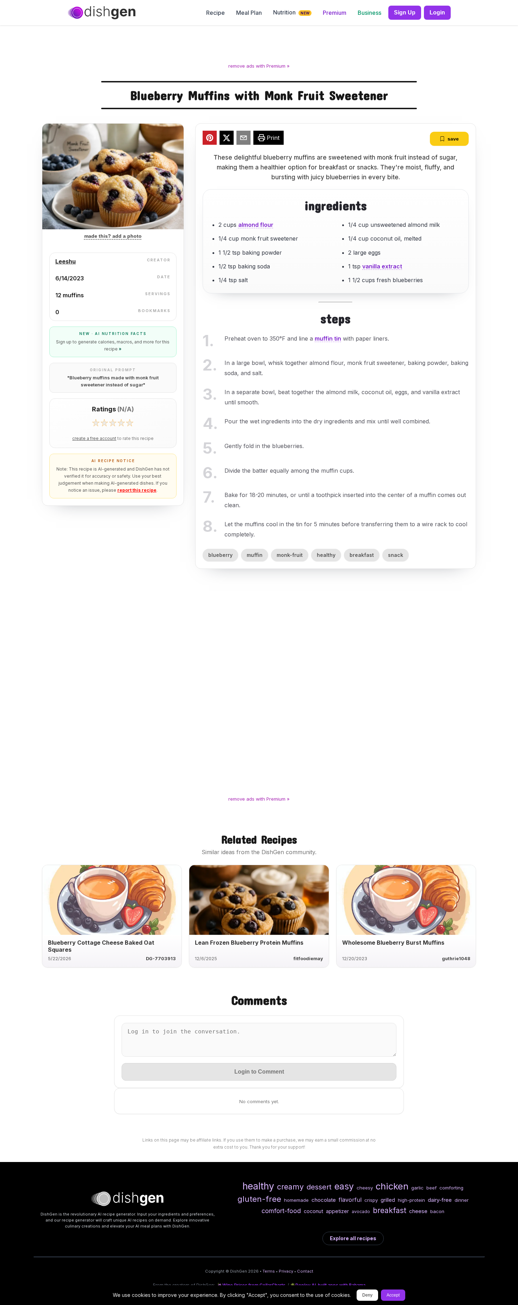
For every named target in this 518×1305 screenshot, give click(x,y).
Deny (367, 1295)
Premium (334, 12)
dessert (319, 1186)
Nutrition (291, 12)
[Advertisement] (259, 45)
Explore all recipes (353, 1238)
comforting (451, 1188)
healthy (326, 555)
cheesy (365, 1188)
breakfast (362, 555)
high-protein (411, 1200)
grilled (388, 1200)
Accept (393, 1295)
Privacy (286, 1271)
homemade (296, 1200)
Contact (305, 1271)
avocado (361, 1211)
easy (344, 1186)
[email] (243, 139)
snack (395, 555)
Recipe (215, 12)
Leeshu (65, 261)
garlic (417, 1188)
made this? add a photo (113, 236)
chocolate (324, 1200)
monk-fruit (290, 555)
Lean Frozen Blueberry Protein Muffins (249, 942)
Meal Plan (249, 12)
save (453, 139)
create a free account (94, 438)
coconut (313, 1211)
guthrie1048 (456, 958)
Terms (269, 1271)
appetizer (337, 1211)
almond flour (255, 224)
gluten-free (259, 1199)
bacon (437, 1211)
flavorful (350, 1199)
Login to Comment (259, 1072)
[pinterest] (210, 139)
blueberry (220, 555)
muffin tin (328, 338)
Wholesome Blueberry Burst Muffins (393, 942)
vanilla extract (382, 266)
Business (369, 12)
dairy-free (440, 1200)
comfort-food (281, 1210)
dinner (462, 1200)
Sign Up (404, 12)
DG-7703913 (161, 958)
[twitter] (227, 139)
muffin (255, 555)
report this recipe (136, 490)
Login (437, 12)
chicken (392, 1186)
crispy (371, 1200)
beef (431, 1188)
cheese (418, 1211)
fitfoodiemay (308, 958)
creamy (290, 1186)
